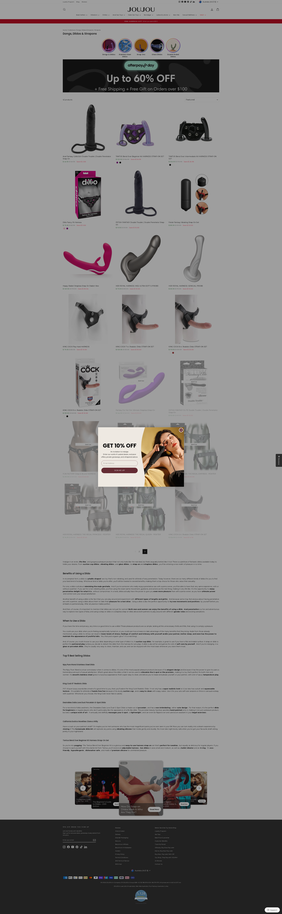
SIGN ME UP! (119, 470)
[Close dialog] (181, 430)
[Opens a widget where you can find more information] (272, 910)
